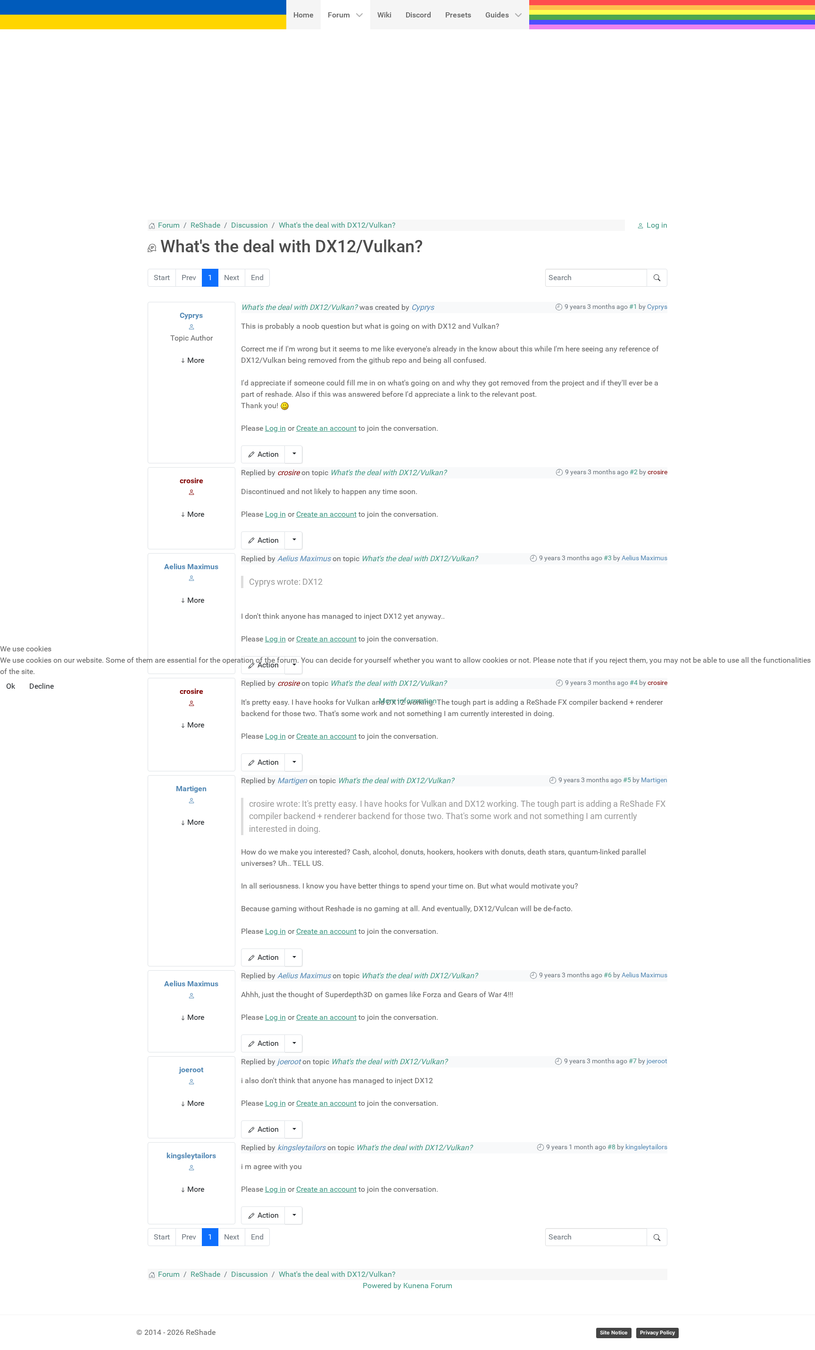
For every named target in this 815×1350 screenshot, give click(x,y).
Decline (41, 686)
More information (408, 700)
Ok (10, 686)
